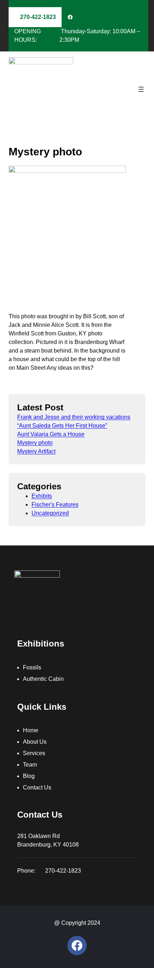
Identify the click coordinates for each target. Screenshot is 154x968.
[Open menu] (141, 89)
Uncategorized (50, 513)
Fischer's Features (55, 505)
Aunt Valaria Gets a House (51, 434)
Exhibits (42, 496)
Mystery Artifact (36, 451)
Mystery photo (35, 443)
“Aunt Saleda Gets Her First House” (62, 426)
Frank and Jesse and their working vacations (73, 417)
